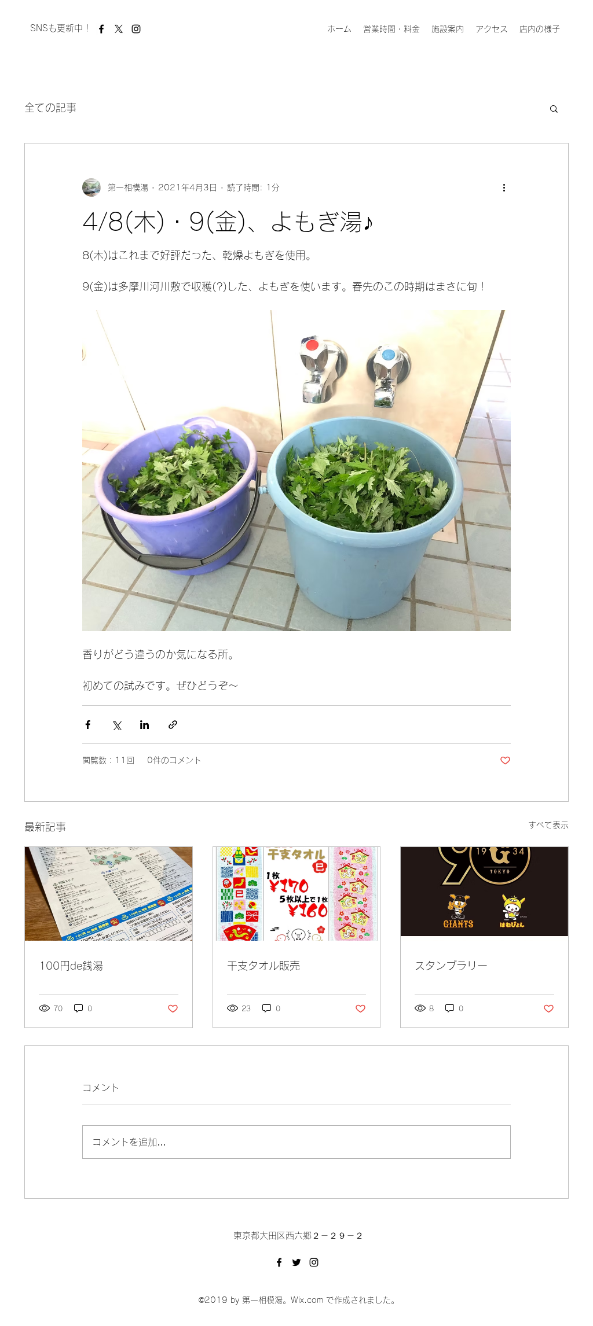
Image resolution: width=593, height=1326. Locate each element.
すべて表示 (548, 825)
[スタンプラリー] (484, 894)
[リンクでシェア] (172, 724)
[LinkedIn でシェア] (144, 724)
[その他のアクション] (504, 187)
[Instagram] (136, 29)
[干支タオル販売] (296, 894)
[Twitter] (296, 1262)
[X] (119, 29)
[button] (553, 108)
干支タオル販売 (263, 965)
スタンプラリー (451, 965)
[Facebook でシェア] (87, 724)
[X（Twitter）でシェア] (116, 724)
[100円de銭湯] (108, 894)
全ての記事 (50, 107)
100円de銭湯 (71, 965)
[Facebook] (101, 29)
